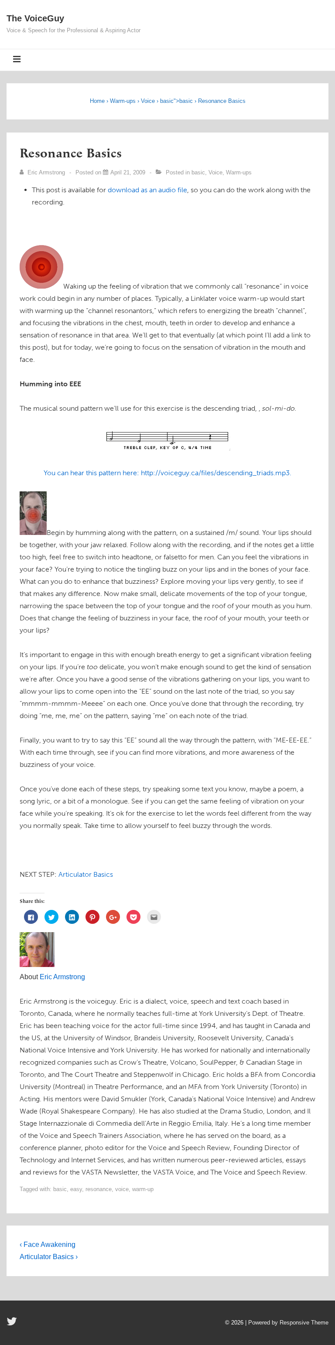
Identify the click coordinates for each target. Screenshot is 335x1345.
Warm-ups (123, 101)
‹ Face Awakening (47, 1244)
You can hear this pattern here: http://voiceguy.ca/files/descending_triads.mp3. (167, 473)
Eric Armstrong (62, 977)
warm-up (143, 1189)
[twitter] (13, 1324)
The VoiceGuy (35, 18)
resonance (98, 1189)
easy (76, 1189)
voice (122, 1189)
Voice (148, 101)
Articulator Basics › (49, 1256)
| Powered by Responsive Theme (286, 1322)
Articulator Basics (85, 874)
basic (167, 101)
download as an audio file (147, 190)
